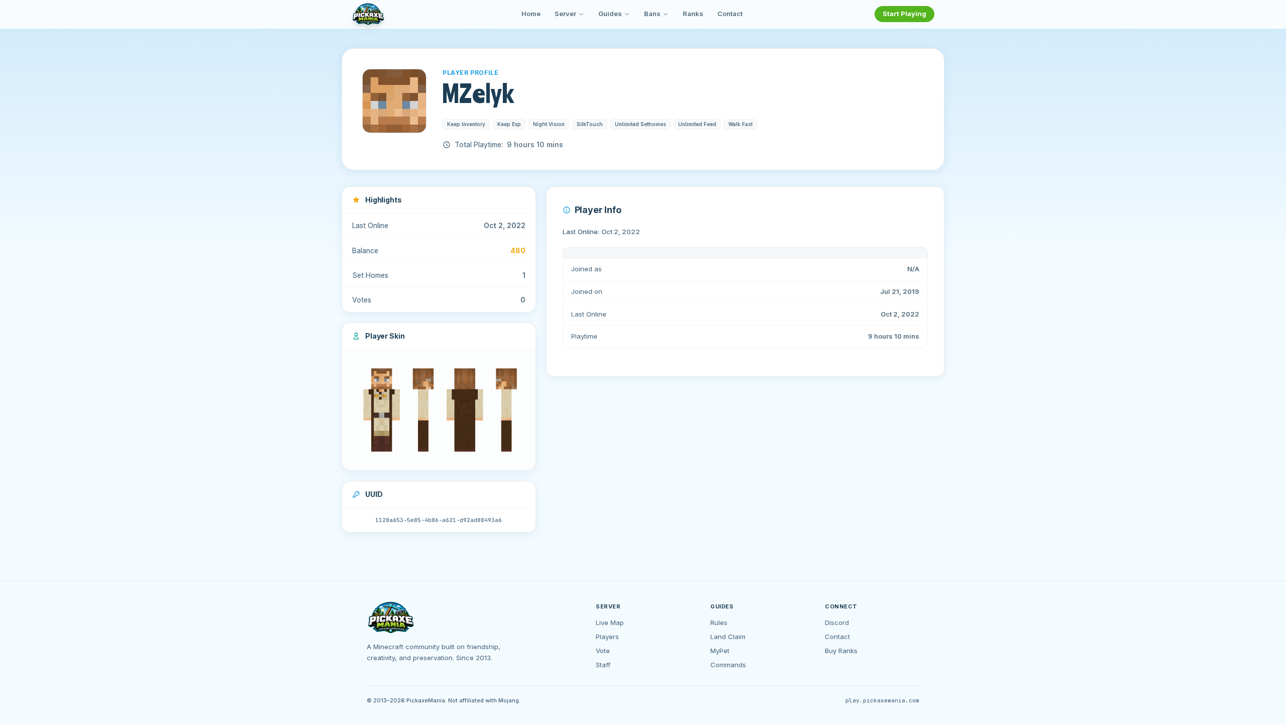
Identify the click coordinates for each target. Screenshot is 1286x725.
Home (531, 14)
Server (565, 14)
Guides (610, 14)
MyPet (719, 651)
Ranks (693, 14)
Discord (837, 622)
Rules (718, 622)
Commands (728, 665)
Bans (652, 14)
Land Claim (727, 637)
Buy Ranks (841, 651)
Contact (729, 14)
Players (607, 637)
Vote (603, 651)
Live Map (610, 622)
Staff (603, 665)
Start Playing (904, 14)
